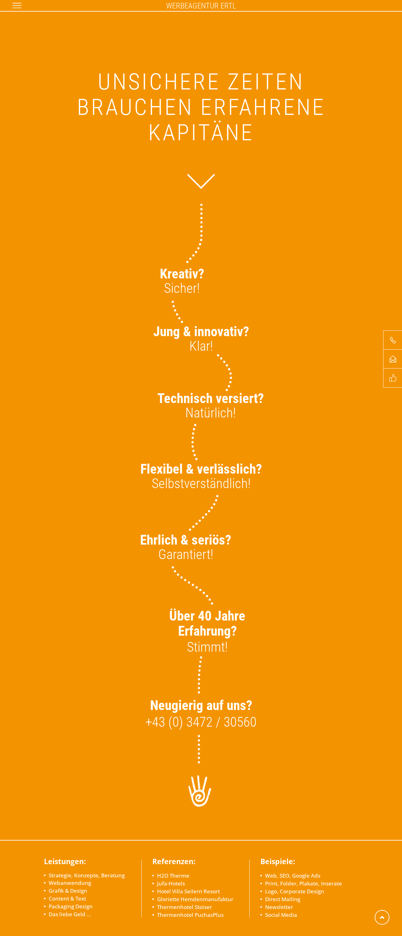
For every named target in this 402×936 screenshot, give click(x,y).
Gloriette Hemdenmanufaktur (195, 899)
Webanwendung (70, 882)
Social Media (281, 914)
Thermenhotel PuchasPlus (190, 914)
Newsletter (279, 907)
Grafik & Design (68, 890)
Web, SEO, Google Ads (292, 875)
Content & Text (67, 898)
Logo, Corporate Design (294, 891)
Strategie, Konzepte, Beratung (87, 875)
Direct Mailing (282, 899)
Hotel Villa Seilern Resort (188, 891)
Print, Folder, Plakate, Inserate (303, 883)
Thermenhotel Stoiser (184, 907)
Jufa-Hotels (171, 883)
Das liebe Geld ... (70, 914)
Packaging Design (71, 906)
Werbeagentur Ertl (201, 5)
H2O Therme (173, 875)
